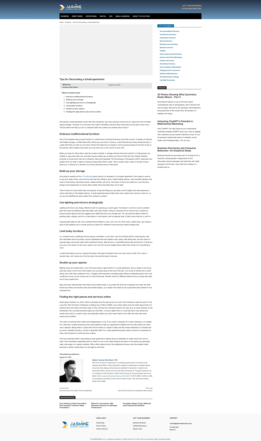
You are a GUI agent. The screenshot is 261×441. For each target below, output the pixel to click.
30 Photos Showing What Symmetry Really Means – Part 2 (176, 95)
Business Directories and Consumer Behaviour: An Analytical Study (176, 149)
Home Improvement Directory (171, 54)
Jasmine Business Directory (112, 376)
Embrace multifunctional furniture (79, 97)
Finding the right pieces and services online (83, 112)
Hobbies (163, 51)
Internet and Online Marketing (171, 57)
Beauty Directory (166, 41)
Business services (166, 47)
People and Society (167, 61)
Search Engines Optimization (170, 67)
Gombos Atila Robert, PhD (108, 360)
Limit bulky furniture (74, 106)
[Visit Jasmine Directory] (71, 10)
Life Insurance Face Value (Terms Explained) (76, 391)
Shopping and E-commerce (170, 70)
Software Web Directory (169, 74)
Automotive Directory (168, 38)
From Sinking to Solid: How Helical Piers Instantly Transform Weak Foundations (73, 405)
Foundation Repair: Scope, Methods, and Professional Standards (137, 404)
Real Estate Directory (167, 64)
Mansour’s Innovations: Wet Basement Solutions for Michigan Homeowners (104, 405)
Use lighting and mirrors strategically (81, 103)
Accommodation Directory (169, 31)
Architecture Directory (168, 34)
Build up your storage (74, 100)
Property (68, 22)
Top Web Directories (167, 80)
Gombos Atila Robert (70, 87)
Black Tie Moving (84, 176)
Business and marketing (169, 44)
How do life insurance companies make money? (135, 391)
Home (62, 22)
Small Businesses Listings (169, 77)
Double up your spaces (75, 109)
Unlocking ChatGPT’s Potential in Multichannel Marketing (175, 122)
